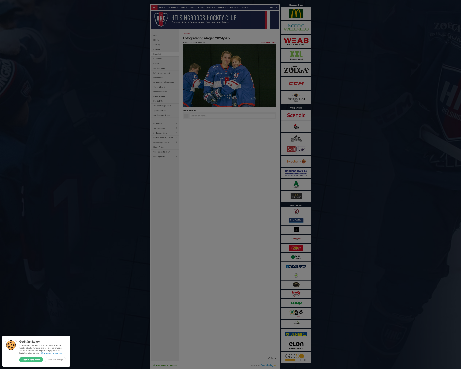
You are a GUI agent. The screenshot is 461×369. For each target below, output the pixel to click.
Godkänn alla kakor (31, 360)
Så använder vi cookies (51, 353)
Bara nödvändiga (55, 360)
